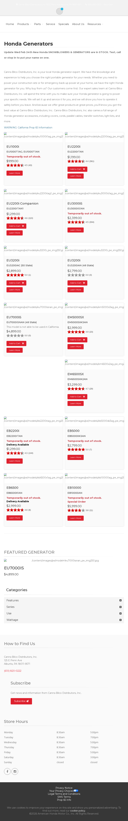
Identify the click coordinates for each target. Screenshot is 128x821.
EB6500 (12, 488)
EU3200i (12, 260)
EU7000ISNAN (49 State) (21, 322)
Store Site (108, 4)
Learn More (14, 173)
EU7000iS (13, 317)
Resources (94, 24)
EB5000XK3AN (77, 436)
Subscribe (20, 701)
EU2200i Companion (22, 203)
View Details (35, 142)
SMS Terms (64, 796)
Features (12, 600)
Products (23, 24)
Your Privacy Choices (61, 790)
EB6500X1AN (14, 492)
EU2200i (74, 147)
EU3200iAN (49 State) (81, 265)
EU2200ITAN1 (15, 208)
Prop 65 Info (64, 799)
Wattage (12, 619)
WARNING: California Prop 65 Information (28, 127)
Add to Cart (75, 169)
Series (10, 606)
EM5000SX (76, 317)
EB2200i (12, 431)
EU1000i (12, 147)
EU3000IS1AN (76, 208)
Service (50, 24)
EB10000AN (75, 492)
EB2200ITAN (14, 436)
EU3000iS (75, 203)
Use (9, 613)
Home (10, 24)
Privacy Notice (64, 787)
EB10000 (74, 488)
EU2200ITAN (76, 151)
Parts (37, 24)
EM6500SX (76, 374)
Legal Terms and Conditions (64, 793)
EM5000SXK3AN (78, 322)
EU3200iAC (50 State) (19, 265)
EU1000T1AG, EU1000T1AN (23, 151)
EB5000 (74, 431)
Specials (63, 24)
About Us (78, 24)
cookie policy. (78, 810)
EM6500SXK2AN (78, 379)
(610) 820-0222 (95, 4)
